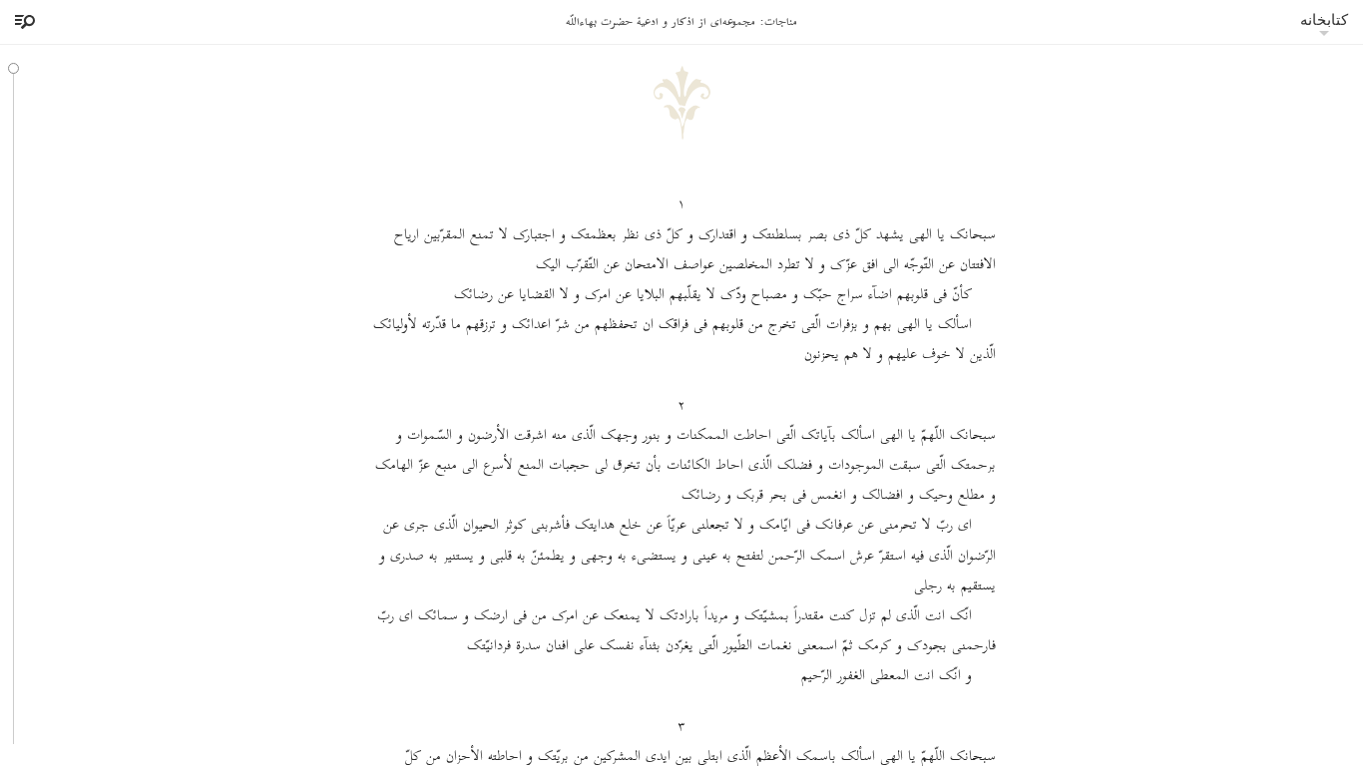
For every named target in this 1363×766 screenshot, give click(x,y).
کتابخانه (1324, 19)
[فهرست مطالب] (22, 22)
